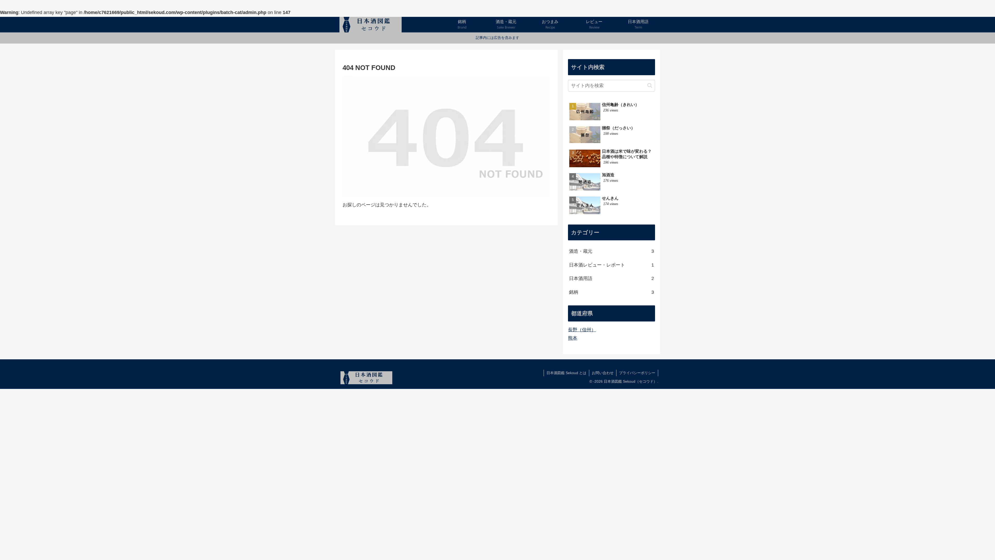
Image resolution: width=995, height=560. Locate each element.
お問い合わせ (603, 373)
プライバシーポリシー (637, 373)
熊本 (572, 338)
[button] (649, 85)
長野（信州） (582, 329)
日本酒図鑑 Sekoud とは (566, 373)
